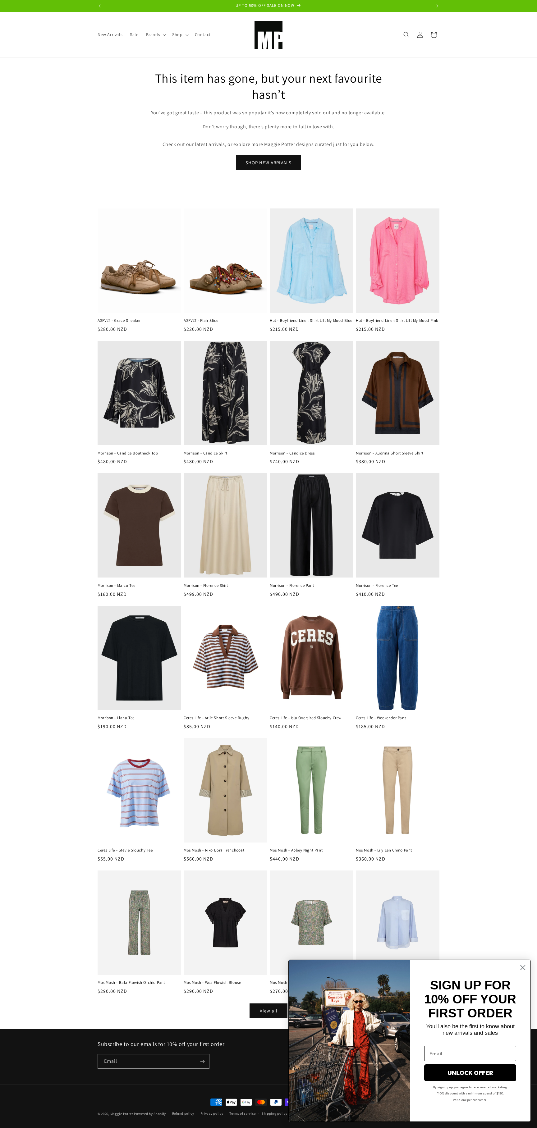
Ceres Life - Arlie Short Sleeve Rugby (216, 717)
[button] (155, 34)
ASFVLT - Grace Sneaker (119, 320)
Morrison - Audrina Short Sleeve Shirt (389, 453)
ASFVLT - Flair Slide (201, 320)
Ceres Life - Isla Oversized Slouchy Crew (306, 717)
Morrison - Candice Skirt (205, 453)
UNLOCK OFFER (470, 1072)
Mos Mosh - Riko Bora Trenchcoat (214, 850)
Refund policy (183, 1113)
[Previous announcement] (100, 6)
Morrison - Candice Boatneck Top (128, 453)
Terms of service (242, 1113)
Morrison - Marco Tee (116, 585)
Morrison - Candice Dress (292, 453)
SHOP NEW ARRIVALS (268, 163)
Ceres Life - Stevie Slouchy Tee (125, 850)
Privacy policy (211, 1113)
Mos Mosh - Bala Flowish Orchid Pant (131, 982)
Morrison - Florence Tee (377, 585)
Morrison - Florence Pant (292, 585)
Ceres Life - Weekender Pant (381, 717)
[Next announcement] (437, 6)
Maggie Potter (121, 1114)
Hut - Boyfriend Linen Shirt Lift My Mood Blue (311, 320)
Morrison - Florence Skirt (206, 585)
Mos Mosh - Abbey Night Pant (296, 850)
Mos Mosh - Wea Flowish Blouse (212, 982)
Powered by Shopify (150, 1114)
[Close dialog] (522, 967)
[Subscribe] (202, 1061)
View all (269, 1011)
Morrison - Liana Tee (116, 717)
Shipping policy (274, 1113)
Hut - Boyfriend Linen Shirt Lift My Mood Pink (397, 320)
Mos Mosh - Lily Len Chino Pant (384, 850)
